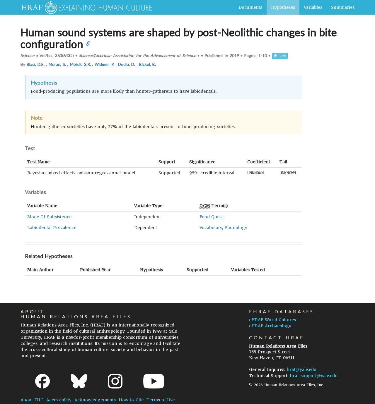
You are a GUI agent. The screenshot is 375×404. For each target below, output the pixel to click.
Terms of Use (160, 400)
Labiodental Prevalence (51, 227)
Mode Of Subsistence (49, 216)
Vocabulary (211, 227)
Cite (281, 56)
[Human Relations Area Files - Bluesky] (79, 381)
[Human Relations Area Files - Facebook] (42, 381)
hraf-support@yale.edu (314, 375)
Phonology (235, 227)
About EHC (32, 400)
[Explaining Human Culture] (84, 7)
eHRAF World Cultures (272, 319)
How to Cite (131, 400)
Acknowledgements (95, 400)
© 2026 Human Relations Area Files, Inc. (286, 385)
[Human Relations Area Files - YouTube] (154, 381)
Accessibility (58, 400)
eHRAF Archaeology (270, 326)
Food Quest (211, 216)
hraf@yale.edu (301, 369)
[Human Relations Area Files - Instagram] (115, 381)
